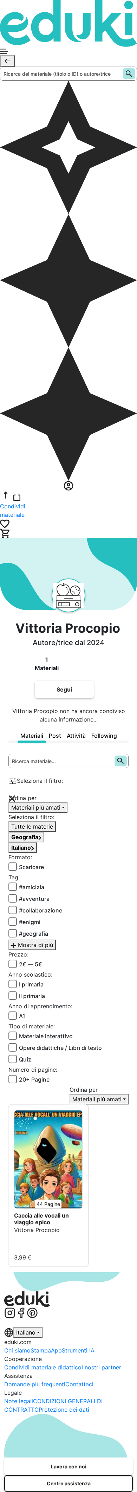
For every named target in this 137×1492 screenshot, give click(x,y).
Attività (76, 735)
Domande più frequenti (34, 1384)
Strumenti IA (78, 1350)
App (56, 1350)
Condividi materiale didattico (42, 1367)
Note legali (18, 1401)
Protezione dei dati (64, 1409)
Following (104, 735)
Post (55, 735)
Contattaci (79, 1384)
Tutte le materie (32, 826)
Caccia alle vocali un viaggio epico (41, 1219)
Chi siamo (17, 1350)
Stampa (41, 1350)
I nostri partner (101, 1367)
